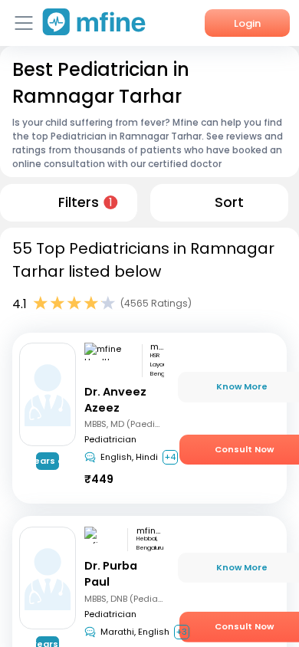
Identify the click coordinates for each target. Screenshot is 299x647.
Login (247, 23)
